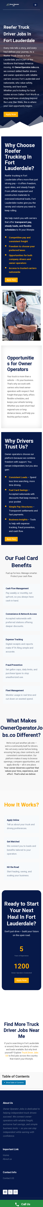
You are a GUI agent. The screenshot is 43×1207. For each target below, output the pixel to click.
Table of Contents (15, 1083)
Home (6, 1155)
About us (7, 1159)
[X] (10, 1192)
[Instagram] (15, 1192)
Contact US (8, 1178)
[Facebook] (5, 1192)
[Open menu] (35, 4)
